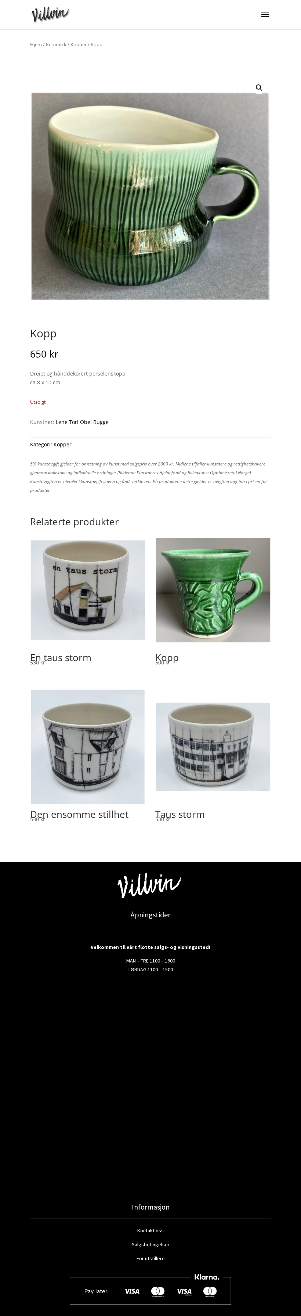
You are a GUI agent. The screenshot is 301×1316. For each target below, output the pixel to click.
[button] (259, 87)
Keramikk (56, 44)
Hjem (36, 44)
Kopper (78, 44)
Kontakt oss (150, 1230)
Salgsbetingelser (151, 1244)
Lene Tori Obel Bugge (82, 421)
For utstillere (151, 1258)
